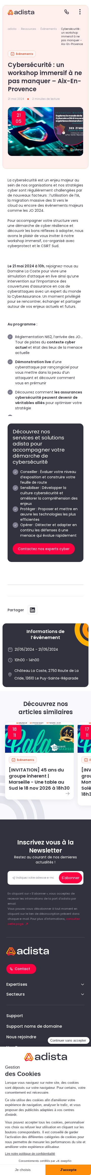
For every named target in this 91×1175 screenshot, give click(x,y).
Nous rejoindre (21, 1037)
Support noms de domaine (34, 1026)
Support (14, 1016)
